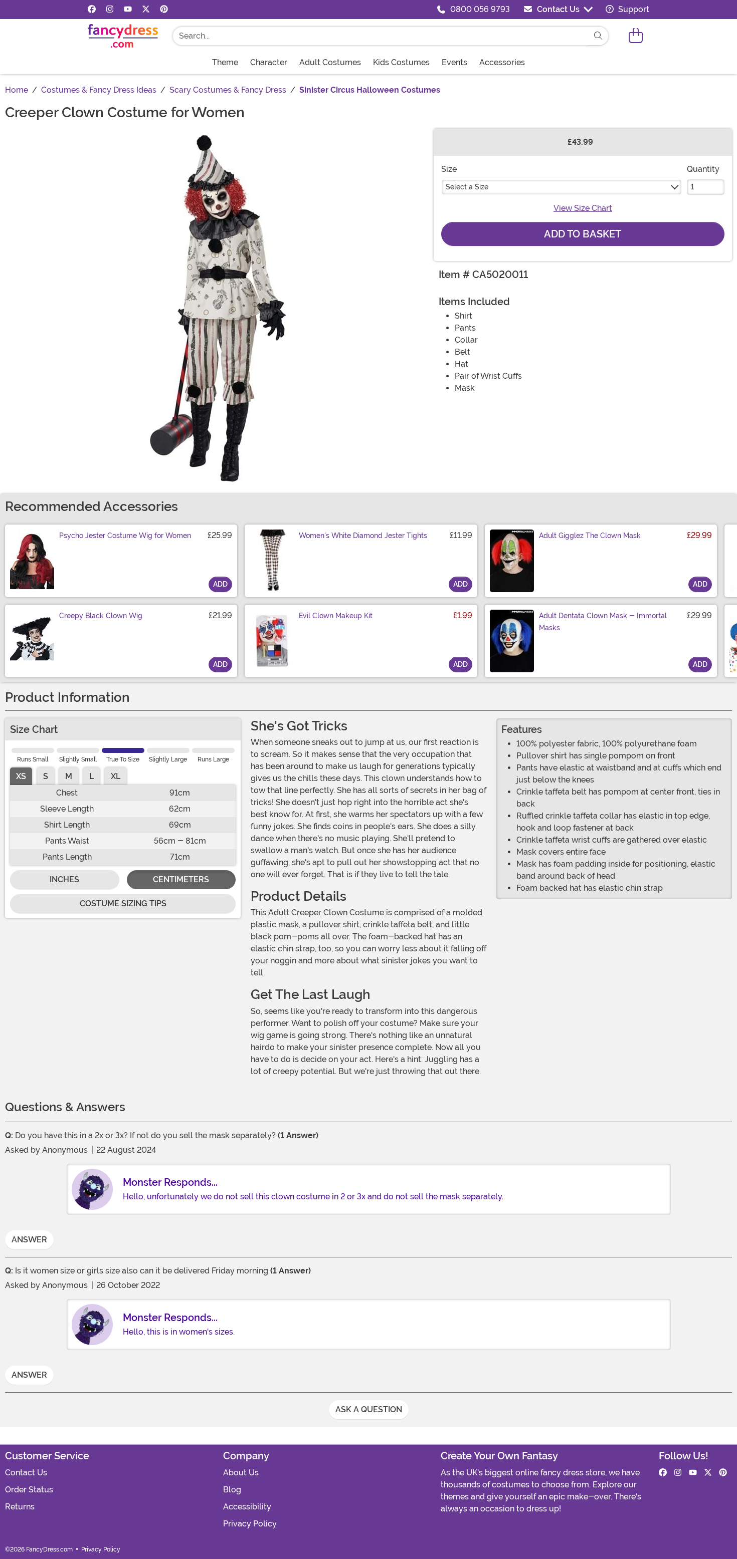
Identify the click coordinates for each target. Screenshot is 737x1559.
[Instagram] (110, 10)
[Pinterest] (164, 10)
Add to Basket (582, 234)
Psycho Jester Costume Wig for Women (125, 536)
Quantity (703, 169)
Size (449, 169)
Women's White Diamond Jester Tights (363, 536)
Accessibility (247, 1506)
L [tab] (91, 776)
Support (632, 9)
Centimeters (181, 879)
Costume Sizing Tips (123, 903)
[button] (635, 36)
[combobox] (380, 36)
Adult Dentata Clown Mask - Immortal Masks (603, 622)
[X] (146, 10)
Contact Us (558, 9)
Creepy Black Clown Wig (100, 616)
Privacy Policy (250, 1523)
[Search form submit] (598, 36)
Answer (29, 1239)
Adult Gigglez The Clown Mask (590, 536)
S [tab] (45, 776)
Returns (20, 1506)
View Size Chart (583, 208)
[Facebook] (92, 10)
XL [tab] (115, 776)
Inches (64, 879)
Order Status (29, 1489)
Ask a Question (368, 1409)
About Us (241, 1472)
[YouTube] (128, 10)
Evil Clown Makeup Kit (336, 616)
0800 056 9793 (480, 9)
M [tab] (68, 776)
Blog (232, 1489)
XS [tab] (21, 776)
